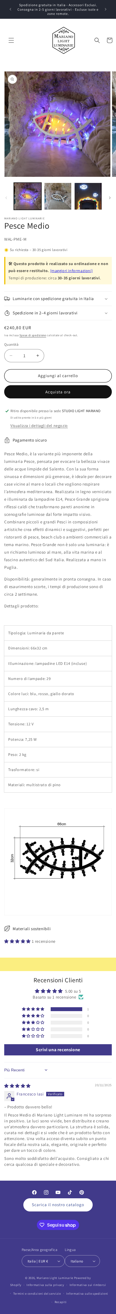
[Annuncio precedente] (10, 9)
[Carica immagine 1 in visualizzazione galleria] (27, 196)
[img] (17, 1085)
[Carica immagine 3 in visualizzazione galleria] (88, 196)
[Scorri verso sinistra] (6, 198)
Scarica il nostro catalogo (58, 1204)
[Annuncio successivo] (105, 9)
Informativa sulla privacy (45, 1285)
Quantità (11, 344)
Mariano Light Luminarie (55, 1278)
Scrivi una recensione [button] (58, 1050)
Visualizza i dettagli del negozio (39, 425)
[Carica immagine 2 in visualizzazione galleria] (58, 196)
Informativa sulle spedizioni (87, 1294)
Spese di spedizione (32, 335)
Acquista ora (58, 391)
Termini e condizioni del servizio (37, 1294)
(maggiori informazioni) (71, 270)
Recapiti (61, 1302)
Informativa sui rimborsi (88, 1285)
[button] (11, 40)
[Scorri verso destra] (110, 198)
